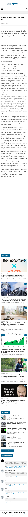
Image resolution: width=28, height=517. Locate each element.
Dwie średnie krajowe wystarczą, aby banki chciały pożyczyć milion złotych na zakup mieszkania (13, 351)
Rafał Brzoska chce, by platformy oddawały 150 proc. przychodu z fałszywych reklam (13, 401)
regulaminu (10, 513)
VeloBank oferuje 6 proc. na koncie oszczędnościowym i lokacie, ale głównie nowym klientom (12, 376)
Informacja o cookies (17, 513)
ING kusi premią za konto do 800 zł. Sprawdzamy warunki (14, 437)
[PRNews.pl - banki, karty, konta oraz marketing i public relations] (14, 3)
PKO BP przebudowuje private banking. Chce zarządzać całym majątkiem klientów (16, 423)
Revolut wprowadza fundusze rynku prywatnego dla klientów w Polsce (14, 485)
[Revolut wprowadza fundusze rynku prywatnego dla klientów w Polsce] (2, 481)
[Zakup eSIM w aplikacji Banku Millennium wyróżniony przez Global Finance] (2, 489)
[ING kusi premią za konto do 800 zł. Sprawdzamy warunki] (3, 438)
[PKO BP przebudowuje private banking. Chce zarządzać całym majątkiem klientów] (3, 424)
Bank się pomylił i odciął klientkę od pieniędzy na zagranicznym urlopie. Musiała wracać (17, 416)
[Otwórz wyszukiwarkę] (26, 9)
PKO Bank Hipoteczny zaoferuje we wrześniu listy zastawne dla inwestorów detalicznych (13, 299)
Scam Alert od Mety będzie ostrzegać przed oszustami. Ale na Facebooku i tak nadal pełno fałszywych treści (17, 430)
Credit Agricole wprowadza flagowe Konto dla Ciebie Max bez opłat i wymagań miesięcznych (15, 467)
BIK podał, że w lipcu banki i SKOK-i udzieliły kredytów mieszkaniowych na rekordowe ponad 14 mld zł (13, 324)
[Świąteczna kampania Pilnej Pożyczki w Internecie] (2, 471)
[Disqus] (14, 199)
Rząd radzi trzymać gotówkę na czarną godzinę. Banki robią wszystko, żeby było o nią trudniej (17, 443)
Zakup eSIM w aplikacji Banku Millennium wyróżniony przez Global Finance (15, 493)
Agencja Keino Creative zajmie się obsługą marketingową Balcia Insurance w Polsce (12, 276)
